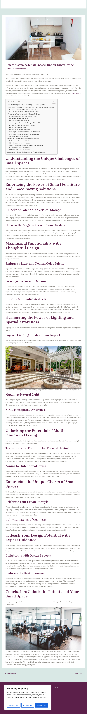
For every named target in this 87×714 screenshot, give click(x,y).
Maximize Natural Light (19, 127)
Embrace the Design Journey (20, 150)
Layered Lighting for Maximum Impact (23, 125)
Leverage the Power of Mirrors (21, 118)
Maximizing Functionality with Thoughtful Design (24, 114)
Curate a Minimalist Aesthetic (21, 120)
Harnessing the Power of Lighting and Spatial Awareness (27, 123)
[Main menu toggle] (82, 4)
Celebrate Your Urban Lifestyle (21, 141)
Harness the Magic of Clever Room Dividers (25, 111)
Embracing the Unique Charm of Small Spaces (23, 138)
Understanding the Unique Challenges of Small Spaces (26, 105)
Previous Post (9, 674)
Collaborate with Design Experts (21, 147)
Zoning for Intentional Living (20, 136)
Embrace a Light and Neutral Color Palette (24, 116)
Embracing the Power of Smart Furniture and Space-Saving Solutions (31, 107)
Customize (13, 705)
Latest (8, 69)
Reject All (27, 705)
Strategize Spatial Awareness (21, 129)
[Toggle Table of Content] (53, 102)
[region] (27, 697)
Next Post (79, 674)
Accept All (41, 705)
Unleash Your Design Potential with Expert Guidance (25, 145)
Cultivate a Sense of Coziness (21, 143)
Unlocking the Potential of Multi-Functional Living (24, 132)
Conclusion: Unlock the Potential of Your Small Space (26, 152)
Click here (75, 93)
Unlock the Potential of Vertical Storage (23, 109)
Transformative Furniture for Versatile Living (25, 134)
